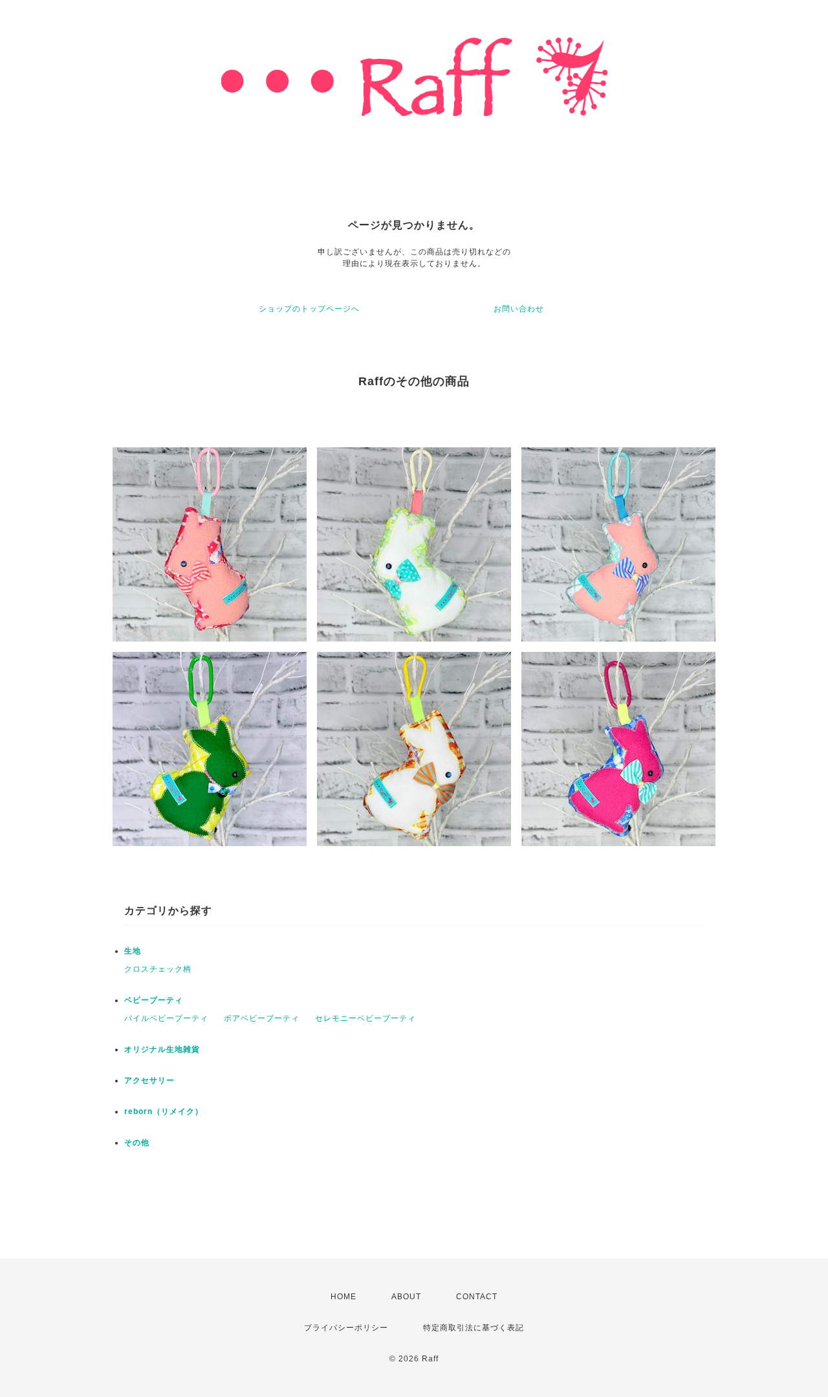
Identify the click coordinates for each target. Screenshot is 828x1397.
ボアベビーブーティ (262, 1018)
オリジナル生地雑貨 (162, 1049)
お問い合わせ (519, 308)
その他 (136, 1142)
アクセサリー (149, 1080)
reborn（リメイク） (163, 1111)
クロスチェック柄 (157, 969)
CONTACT (476, 1296)
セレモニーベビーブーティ (365, 1018)
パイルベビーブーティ (166, 1018)
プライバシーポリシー (346, 1327)
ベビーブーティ (153, 1000)
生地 (132, 951)
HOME (343, 1296)
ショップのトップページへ (309, 308)
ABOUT (406, 1296)
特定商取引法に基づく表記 (473, 1327)
